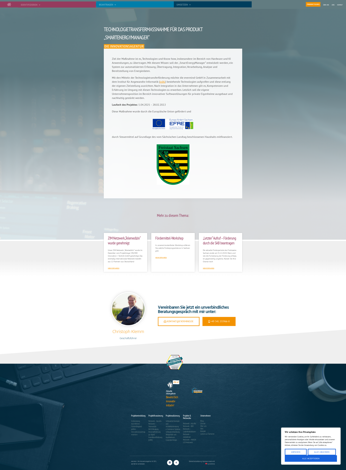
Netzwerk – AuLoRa (154, 421)
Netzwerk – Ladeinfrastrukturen (189, 430)
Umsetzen (182, 4)
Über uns (326, 5)
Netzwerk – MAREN (189, 439)
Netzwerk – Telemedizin (152, 425)
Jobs (333, 5)
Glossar (202, 423)
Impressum (205, 461)
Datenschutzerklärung (195, 461)
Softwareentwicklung (172, 431)
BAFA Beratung (153, 429)
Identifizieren (29, 4)
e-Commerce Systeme (173, 429)
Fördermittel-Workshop (169, 238)
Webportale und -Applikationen (171, 436)
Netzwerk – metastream (187, 435)
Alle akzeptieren (310, 458)
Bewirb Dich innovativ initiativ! (172, 401)
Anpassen (295, 452)
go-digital (151, 434)
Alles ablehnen (322, 452)
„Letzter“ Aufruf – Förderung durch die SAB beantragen (219, 240)
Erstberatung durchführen (135, 422)
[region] (311, 446)
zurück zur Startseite (207, 434)
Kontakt (340, 5)
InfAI (162, 81)
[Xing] (176, 462)
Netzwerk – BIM (188, 426)
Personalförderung (154, 431)
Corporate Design (171, 440)
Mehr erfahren (113, 268)
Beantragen (106, 4)
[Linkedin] (169, 462)
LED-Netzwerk (188, 442)
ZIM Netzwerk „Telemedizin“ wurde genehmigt (124, 240)
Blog (202, 421)
